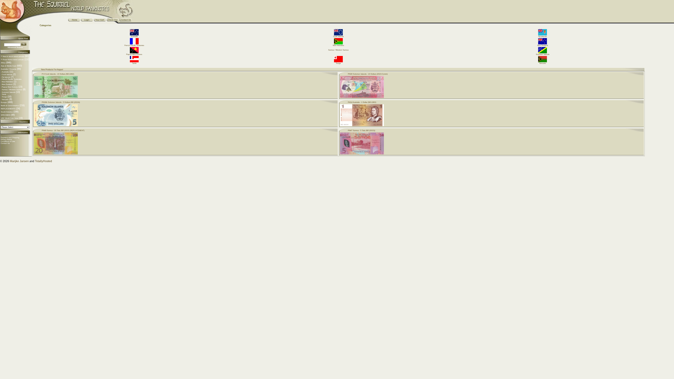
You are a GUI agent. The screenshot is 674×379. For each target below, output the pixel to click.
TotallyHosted (43, 161)
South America (7, 112)
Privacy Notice (6, 139)
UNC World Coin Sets (9, 118)
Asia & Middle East (8, 66)
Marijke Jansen (19, 161)
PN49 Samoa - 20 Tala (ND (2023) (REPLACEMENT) (63, 130)
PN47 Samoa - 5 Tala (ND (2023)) (361, 130)
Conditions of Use (8, 141)
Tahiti (4, 94)
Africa (3, 63)
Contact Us (5, 143)
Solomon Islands (8, 92)
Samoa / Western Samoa (12, 90)
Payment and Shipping (10, 137)
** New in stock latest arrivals (12, 56)
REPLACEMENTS (8, 109)
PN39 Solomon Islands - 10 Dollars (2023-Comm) (368, 74)
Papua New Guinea (10, 87)
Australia (5, 72)
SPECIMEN (5, 115)
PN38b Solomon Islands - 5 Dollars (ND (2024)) (61, 102)
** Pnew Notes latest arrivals (12, 60)
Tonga (4, 97)
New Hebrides (7, 82)
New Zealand (7, 84)
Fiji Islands (6, 77)
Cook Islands (7, 74)
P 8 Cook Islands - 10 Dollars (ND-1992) (58, 74)
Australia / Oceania (8, 69)
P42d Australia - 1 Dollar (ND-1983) (362, 102)
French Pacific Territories (11, 79)
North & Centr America (10, 106)
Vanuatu (5, 99)
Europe (4, 102)
